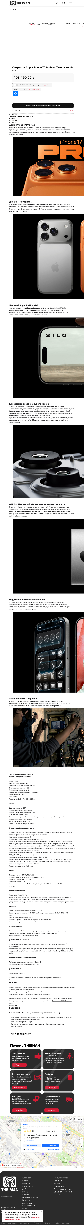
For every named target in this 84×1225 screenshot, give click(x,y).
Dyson (25, 1192)
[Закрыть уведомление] (41, 1212)
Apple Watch (27, 1186)
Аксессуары (27, 1203)
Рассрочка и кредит (62, 1189)
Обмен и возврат (63, 1223)
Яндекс (25, 1194)
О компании (59, 1186)
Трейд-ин (58, 1181)
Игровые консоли (30, 1197)
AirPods (25, 1189)
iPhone (25, 1181)
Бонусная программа (63, 1192)
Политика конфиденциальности (15, 1223)
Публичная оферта (42, 1223)
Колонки (26, 1200)
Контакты (58, 1183)
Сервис (57, 1194)
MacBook (26, 1183)
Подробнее (46, 85)
